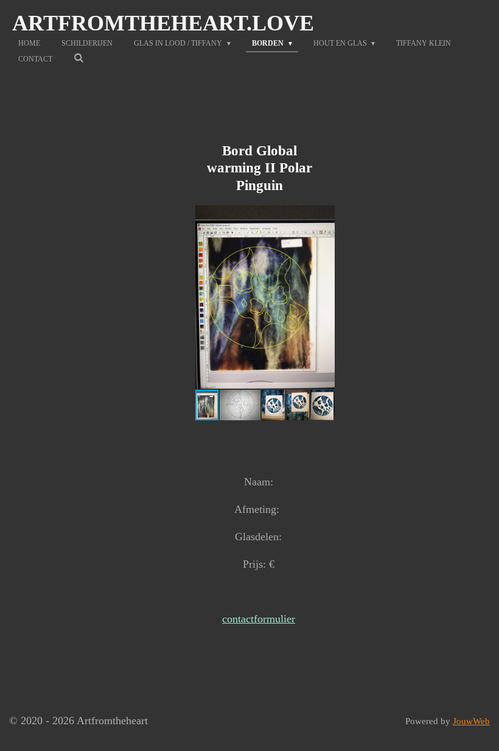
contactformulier (258, 619)
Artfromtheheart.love (163, 23)
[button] (323, 216)
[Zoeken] (79, 58)
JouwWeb (471, 721)
